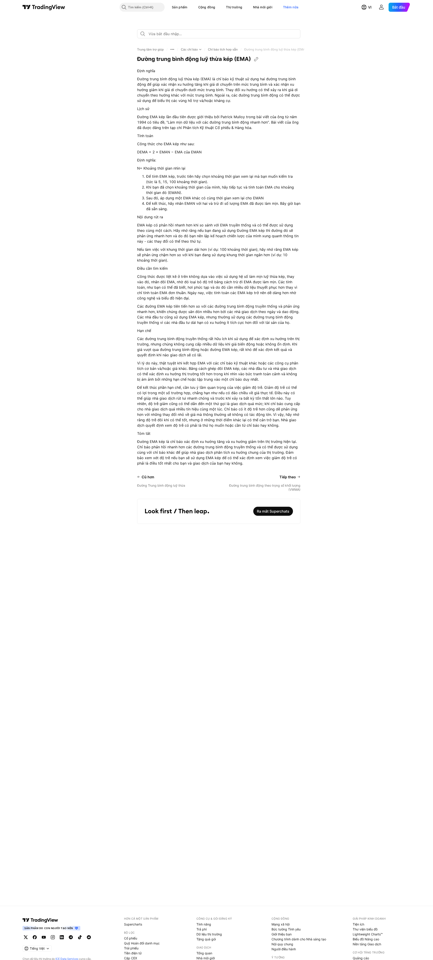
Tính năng (203, 924)
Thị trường (234, 7)
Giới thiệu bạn (282, 934)
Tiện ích (358, 924)
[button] (191, 7)
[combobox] (218, 33)
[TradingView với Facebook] (35, 937)
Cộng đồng (206, 7)
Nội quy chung (282, 944)
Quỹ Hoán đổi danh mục (142, 943)
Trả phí (201, 929)
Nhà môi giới (262, 7)
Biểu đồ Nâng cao (366, 939)
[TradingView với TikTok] (80, 937)
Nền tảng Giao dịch (367, 944)
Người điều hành (284, 949)
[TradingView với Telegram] (71, 937)
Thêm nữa (290, 7)
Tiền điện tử (133, 953)
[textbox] (220, 34)
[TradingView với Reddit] (89, 937)
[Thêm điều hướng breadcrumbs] (172, 49)
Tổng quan (204, 953)
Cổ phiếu (130, 938)
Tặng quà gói (206, 939)
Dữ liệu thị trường (209, 934)
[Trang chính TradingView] (44, 7)
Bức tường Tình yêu (286, 929)
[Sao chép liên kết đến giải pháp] (256, 59)
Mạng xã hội (281, 924)
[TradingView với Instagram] (53, 937)
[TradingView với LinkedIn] (62, 937)
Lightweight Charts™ (368, 934)
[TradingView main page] (40, 920)
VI (369, 7)
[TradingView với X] (26, 937)
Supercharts (133, 924)
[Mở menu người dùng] (381, 7)
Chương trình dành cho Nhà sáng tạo (299, 939)
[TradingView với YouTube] (44, 937)
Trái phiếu (131, 948)
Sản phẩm (179, 7)
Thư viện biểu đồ (365, 929)
